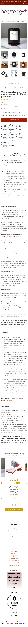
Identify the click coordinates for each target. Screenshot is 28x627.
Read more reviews (14, 509)
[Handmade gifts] (20, 130)
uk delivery (14, 529)
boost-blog (14, 540)
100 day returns (14, 555)
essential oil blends (9, 302)
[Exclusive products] (5, 130)
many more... (17, 158)
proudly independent (14, 565)
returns (14, 532)
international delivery (14, 530)
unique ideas (14, 551)
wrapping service (14, 563)
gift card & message (14, 562)
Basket (25, 3)
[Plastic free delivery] (5, 146)
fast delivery (14, 553)
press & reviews (14, 556)
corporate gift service (14, 538)
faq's (14, 534)
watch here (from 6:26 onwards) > (11, 236)
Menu (4, 3)
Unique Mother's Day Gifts (12, 19)
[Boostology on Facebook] (12, 615)
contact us (14, 526)
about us (14, 536)
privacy (14, 542)
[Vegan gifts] (20, 138)
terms (14, 544)
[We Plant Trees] (12, 146)
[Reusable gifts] (5, 138)
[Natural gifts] (12, 130)
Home (2, 19)
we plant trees (14, 558)
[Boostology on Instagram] (16, 615)
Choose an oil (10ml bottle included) (11, 112)
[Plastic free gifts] (12, 138)
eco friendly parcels (14, 560)
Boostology (15, 621)
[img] (14, 480)
